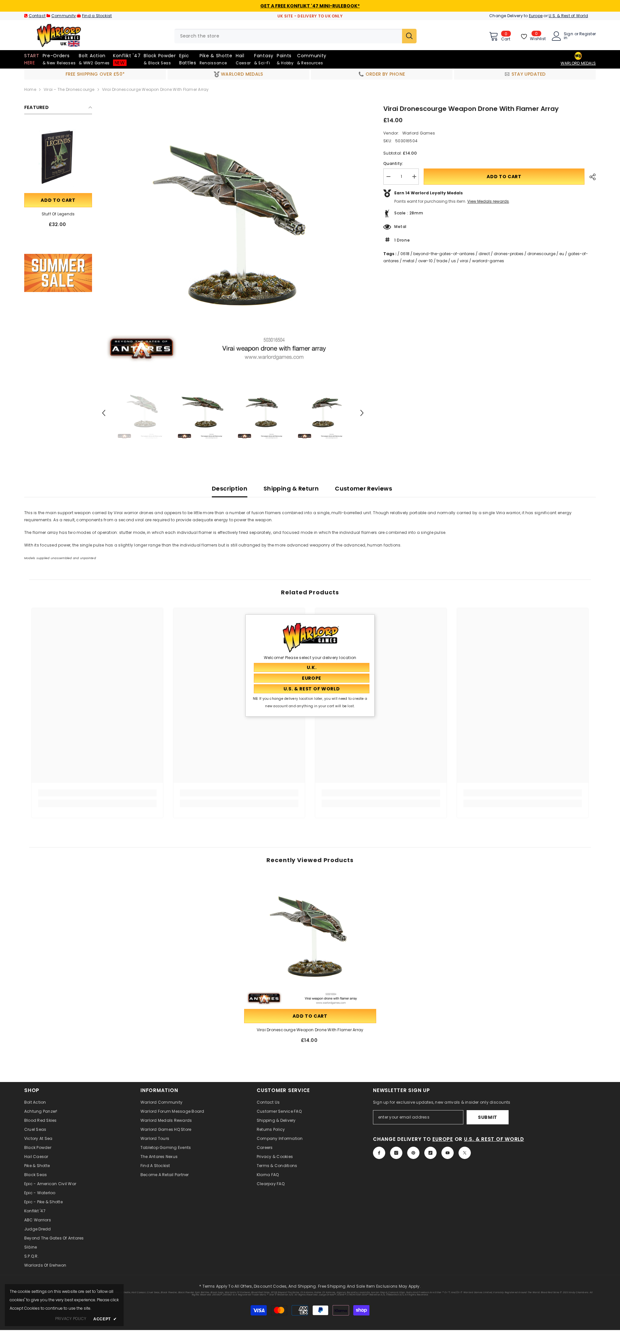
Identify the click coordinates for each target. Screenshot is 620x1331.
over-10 (425, 261)
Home (30, 89)
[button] (103, 413)
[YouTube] (447, 1153)
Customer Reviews (363, 488)
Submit (487, 1117)
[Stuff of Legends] (58, 158)
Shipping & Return (291, 488)
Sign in (568, 36)
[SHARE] (590, 177)
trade (442, 261)
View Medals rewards (488, 201)
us (453, 261)
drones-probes (508, 253)
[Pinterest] (413, 1153)
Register (587, 34)
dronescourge (541, 253)
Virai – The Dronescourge (69, 89)
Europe (535, 15)
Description (229, 488)
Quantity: (393, 163)
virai (464, 261)
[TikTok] (430, 1153)
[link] (58, 273)
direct (484, 253)
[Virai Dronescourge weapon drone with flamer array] (310, 941)
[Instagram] (396, 1153)
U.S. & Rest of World (568, 15)
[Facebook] (379, 1153)
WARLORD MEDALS (578, 63)
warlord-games (488, 261)
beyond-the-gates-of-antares (444, 253)
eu (561, 253)
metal (408, 261)
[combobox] (288, 36)
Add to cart (58, 200)
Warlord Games (418, 133)
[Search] (295, 36)
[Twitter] (465, 1153)
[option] (233, 235)
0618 (404, 253)
